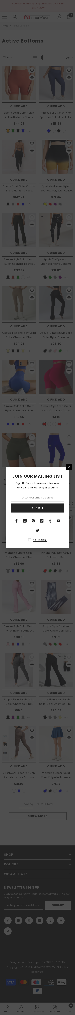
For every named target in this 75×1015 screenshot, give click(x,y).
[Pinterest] (33, 521)
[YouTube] (58, 521)
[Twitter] (37, 530)
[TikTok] (42, 521)
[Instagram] (25, 521)
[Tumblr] (50, 521)
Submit (37, 508)
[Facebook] (16, 521)
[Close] (69, 467)
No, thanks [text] (40, 540)
